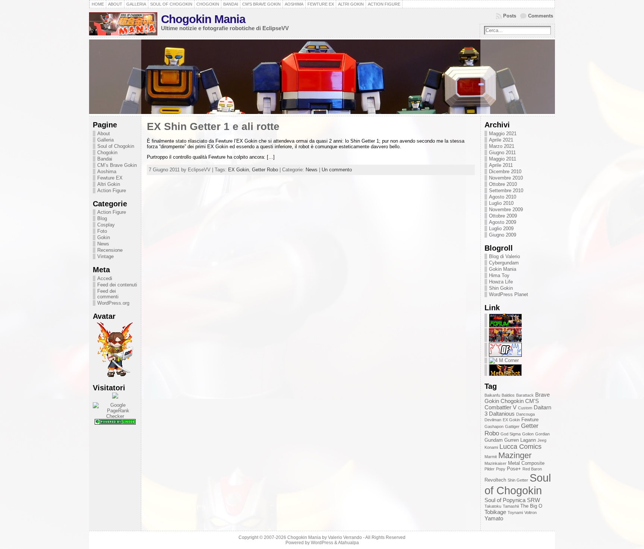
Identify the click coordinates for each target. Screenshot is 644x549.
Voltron (530, 512)
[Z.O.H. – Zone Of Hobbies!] (505, 355)
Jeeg (541, 440)
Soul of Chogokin (115, 146)
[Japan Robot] (505, 340)
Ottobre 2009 (503, 216)
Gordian (542, 434)
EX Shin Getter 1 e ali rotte (213, 126)
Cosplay (106, 225)
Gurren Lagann (520, 440)
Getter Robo (265, 169)
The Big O (531, 506)
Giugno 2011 (502, 152)
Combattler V (500, 407)
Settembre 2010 (506, 190)
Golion (528, 434)
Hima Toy (499, 275)
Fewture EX (110, 178)
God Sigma (511, 434)
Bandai (104, 159)
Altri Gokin (108, 184)
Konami (491, 447)
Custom (525, 408)
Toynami (515, 512)
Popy (500, 469)
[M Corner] (504, 360)
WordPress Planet (508, 294)
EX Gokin (238, 169)
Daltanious (502, 413)
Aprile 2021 (501, 140)
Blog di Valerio (504, 256)
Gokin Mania (502, 269)
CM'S (532, 401)
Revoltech (495, 480)
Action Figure (111, 190)
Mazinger (514, 455)
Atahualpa (348, 542)
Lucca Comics (520, 446)
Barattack (525, 395)
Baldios (508, 395)
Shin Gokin (501, 288)
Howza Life (501, 282)
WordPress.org (113, 303)
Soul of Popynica (504, 500)
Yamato (493, 518)
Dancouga (525, 414)
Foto (102, 231)
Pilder (489, 469)
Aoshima (106, 171)
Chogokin (107, 152)
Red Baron (532, 469)
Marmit (490, 456)
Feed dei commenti (108, 293)
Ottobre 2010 (503, 184)
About (103, 133)
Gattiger (512, 426)
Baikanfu (492, 395)
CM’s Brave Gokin (117, 165)
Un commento (337, 169)
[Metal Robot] (505, 374)
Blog (102, 218)
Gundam (493, 440)
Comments (540, 16)
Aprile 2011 (501, 165)
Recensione (110, 250)
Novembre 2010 (506, 178)
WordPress (322, 542)
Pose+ (514, 469)
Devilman (492, 420)
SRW (533, 500)
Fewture (530, 419)
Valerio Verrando (345, 537)
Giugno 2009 (502, 235)
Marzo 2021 (501, 146)
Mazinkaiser (495, 463)
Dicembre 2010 (505, 171)
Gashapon (493, 426)
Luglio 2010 (501, 203)
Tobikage (495, 512)
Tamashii (511, 506)
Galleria (105, 140)
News (103, 244)
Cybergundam (504, 263)
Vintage (105, 256)
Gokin (103, 237)
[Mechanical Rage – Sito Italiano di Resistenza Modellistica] (505, 326)
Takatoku (492, 506)
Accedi (104, 278)
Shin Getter (518, 480)
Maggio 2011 (502, 159)
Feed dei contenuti (117, 285)
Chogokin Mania (203, 19)
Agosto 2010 (502, 197)
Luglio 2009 (501, 228)
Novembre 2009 (506, 209)
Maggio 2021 (503, 133)
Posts (509, 16)
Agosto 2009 (502, 222)
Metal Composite (526, 463)
